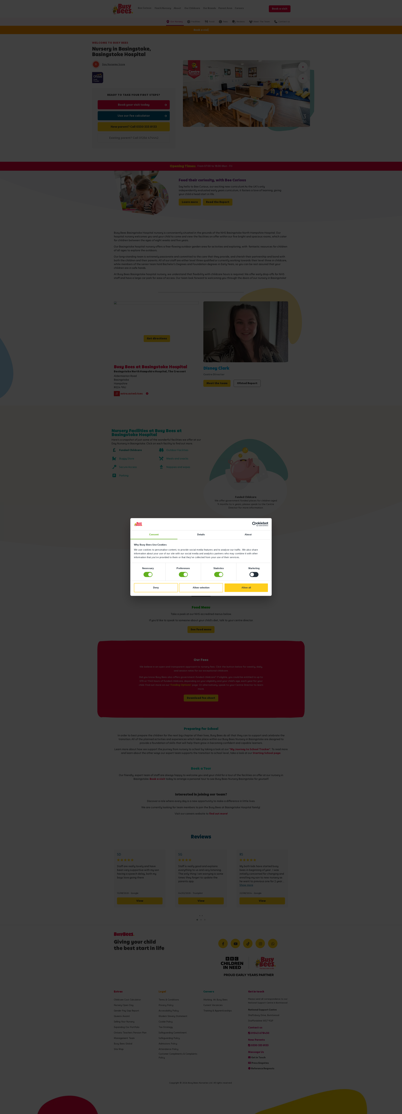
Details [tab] (201, 534)
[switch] (183, 574)
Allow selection (201, 587)
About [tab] (248, 534)
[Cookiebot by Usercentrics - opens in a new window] (254, 524)
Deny (156, 587)
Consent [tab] (154, 534)
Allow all (246, 587)
